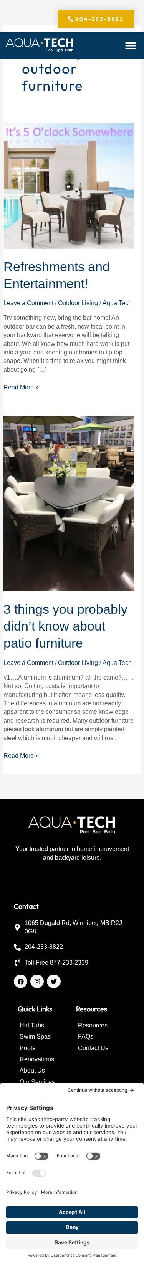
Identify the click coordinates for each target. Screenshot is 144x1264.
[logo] (40, 45)
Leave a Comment (28, 303)
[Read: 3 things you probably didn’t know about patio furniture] (69, 503)
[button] (130, 45)
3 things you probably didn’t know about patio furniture (65, 626)
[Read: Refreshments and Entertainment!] (69, 185)
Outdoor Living (78, 303)
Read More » (21, 387)
